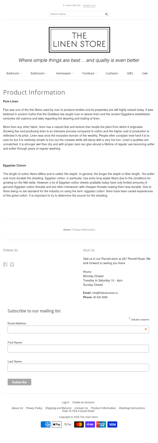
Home (66, 229)
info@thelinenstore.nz (105, 293)
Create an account (83, 402)
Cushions (112, 73)
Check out (89, 5)
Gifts (130, 73)
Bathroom (38, 73)
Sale (145, 73)
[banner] (79, 44)
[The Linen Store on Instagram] (12, 264)
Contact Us (81, 408)
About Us (17, 408)
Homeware (64, 73)
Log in (65, 402)
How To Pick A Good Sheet (78, 410)
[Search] (106, 13)
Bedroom (13, 73)
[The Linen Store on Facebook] (5, 264)
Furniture (88, 73)
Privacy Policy (34, 408)
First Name (15, 342)
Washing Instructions (132, 408)
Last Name (15, 361)
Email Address (77, 323)
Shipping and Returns (58, 408)
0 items (71, 5)
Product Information (103, 408)
